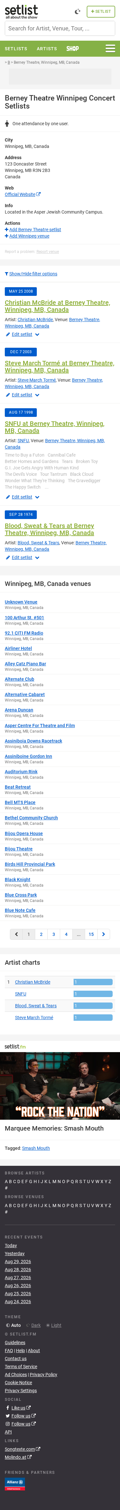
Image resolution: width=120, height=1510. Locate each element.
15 (91, 934)
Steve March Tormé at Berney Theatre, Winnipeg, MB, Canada (59, 366)
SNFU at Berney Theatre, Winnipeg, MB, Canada (54, 427)
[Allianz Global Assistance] (15, 1483)
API (8, 1431)
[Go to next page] (103, 934)
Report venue (47, 251)
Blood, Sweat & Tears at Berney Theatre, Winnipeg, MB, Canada (49, 529)
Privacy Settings (21, 1390)
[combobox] (60, 28)
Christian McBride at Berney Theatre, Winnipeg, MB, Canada (57, 306)
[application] (60, 1086)
